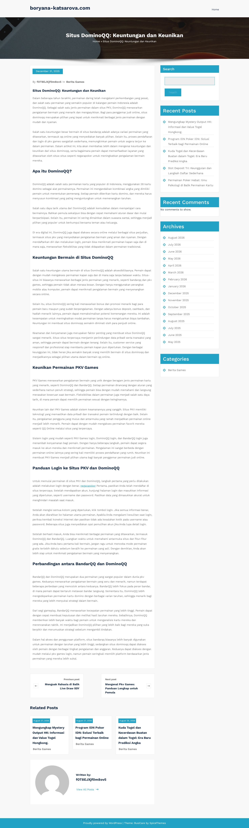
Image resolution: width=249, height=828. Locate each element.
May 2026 (174, 258)
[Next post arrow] (148, 685)
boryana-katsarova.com (60, 8)
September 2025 (179, 314)
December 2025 (178, 293)
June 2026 (175, 251)
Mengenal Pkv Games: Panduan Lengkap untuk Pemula (121, 688)
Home (215, 9)
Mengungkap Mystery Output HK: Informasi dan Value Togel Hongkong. (190, 127)
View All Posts (85, 789)
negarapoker (88, 485)
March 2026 (176, 272)
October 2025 (177, 307)
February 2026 (177, 279)
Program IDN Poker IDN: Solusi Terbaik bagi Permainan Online (92, 732)
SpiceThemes (157, 823)
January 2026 (177, 286)
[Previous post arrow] (36, 685)
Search (168, 69)
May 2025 (174, 342)
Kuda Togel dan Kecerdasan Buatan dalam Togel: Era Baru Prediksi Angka (187, 156)
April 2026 (174, 265)
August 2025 (176, 321)
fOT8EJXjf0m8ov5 (49, 81)
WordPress (115, 823)
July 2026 (174, 244)
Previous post (71, 679)
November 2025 (178, 300)
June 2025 (175, 335)
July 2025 (174, 328)
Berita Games (75, 81)
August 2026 (176, 237)
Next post (110, 679)
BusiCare (140, 823)
